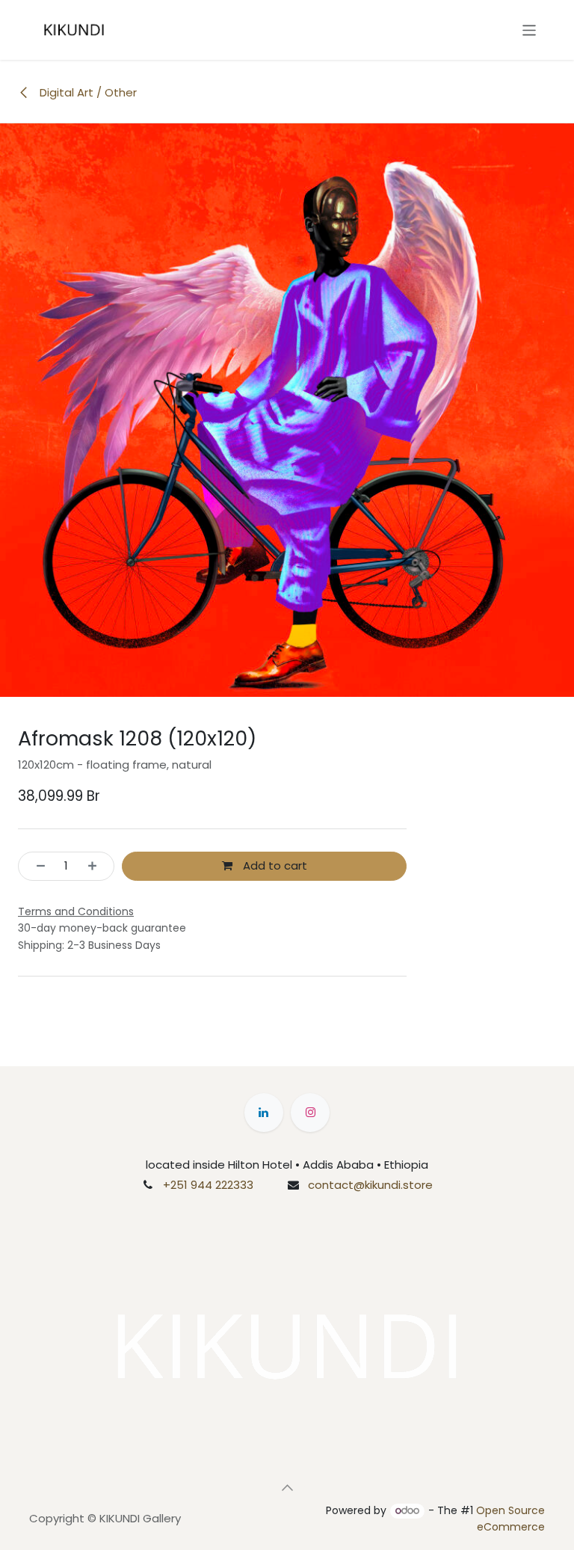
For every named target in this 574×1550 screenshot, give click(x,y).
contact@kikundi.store (370, 1185)
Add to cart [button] (273, 865)
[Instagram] (310, 1112)
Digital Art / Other (87, 92)
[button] (287, 1488)
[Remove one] (36, 866)
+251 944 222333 (208, 1185)
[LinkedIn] (263, 1112)
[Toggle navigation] (529, 29)
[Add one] (96, 866)
